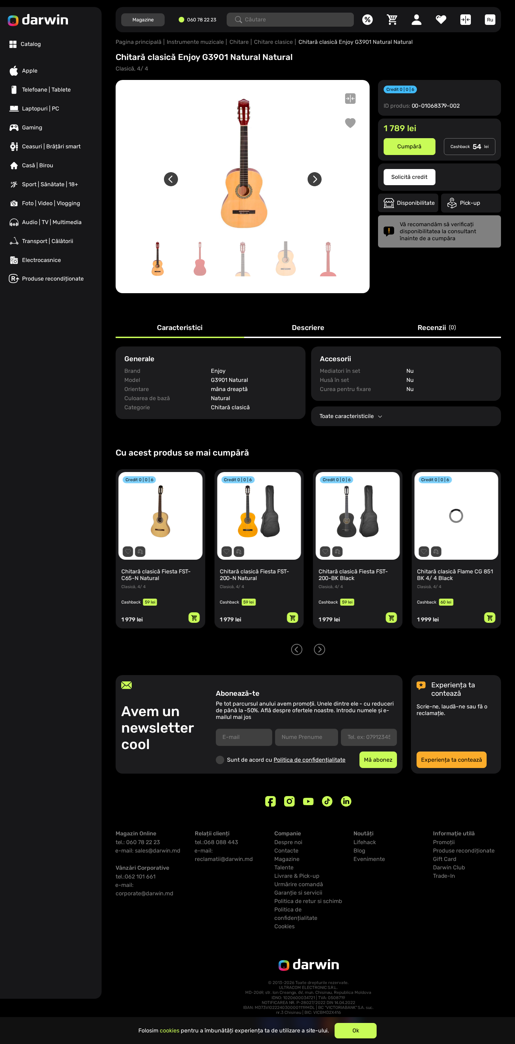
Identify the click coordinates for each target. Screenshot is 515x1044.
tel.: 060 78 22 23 (138, 842)
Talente (284, 867)
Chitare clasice (273, 42)
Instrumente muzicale (195, 42)
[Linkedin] (346, 801)
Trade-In (444, 876)
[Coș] (392, 19)
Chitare (239, 42)
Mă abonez (378, 759)
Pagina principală (139, 42)
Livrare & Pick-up (297, 876)
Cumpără (409, 146)
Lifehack (364, 842)
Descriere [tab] (308, 328)
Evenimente (369, 859)
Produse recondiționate (464, 850)
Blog (359, 850)
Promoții (444, 842)
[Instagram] (289, 801)
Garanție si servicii (298, 892)
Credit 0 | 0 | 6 (400, 89)
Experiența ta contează (451, 759)
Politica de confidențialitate (309, 759)
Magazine (143, 20)
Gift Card (444, 859)
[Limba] (490, 19)
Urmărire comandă (298, 884)
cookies (169, 1030)
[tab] (25, 44)
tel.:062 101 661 (136, 876)
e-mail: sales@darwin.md (148, 850)
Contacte (286, 850)
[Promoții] (367, 19)
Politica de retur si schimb (308, 901)
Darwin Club (449, 867)
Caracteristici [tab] (179, 328)
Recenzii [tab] (437, 328)
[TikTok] (327, 801)
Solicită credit (409, 177)
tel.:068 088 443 (216, 842)
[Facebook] (270, 801)
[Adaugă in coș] (194, 617)
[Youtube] (308, 801)
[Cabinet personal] (416, 19)
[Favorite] (441, 19)
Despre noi (288, 842)
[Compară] (465, 19)
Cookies (284, 926)
